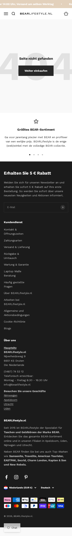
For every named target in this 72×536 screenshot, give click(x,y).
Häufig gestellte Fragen (14, 284)
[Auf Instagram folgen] (16, 477)
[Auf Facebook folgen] (6, 477)
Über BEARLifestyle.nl (18, 293)
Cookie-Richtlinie (14, 321)
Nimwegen (10, 395)
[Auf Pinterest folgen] (26, 477)
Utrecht (8, 404)
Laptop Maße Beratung (12, 273)
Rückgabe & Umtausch (11, 256)
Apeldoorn (10, 399)
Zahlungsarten (13, 240)
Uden (7, 408)
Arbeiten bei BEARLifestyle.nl (14, 302)
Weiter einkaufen (36, 70)
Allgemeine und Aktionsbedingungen (17, 313)
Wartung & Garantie (16, 264)
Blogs (7, 328)
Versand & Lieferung (17, 247)
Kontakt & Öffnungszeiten (13, 231)
